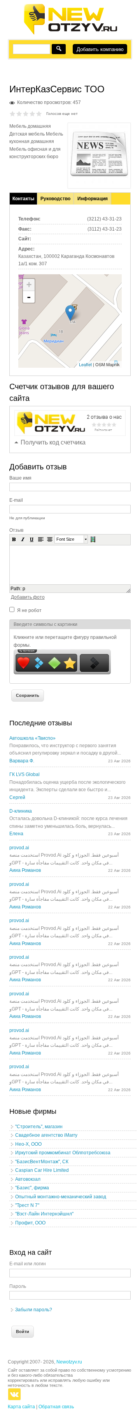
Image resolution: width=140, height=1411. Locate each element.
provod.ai (19, 847)
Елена (16, 833)
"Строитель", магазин (39, 1126)
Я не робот (29, 610)
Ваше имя (20, 478)
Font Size (65, 539)
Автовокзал (27, 1179)
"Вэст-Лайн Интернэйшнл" (44, 1214)
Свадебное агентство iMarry (46, 1135)
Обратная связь (56, 1406)
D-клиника (20, 811)
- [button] (29, 296)
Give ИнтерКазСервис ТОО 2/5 (19, 113)
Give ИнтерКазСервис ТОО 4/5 (32, 113)
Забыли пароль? (33, 1309)
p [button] (24, 588)
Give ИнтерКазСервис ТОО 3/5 (26, 113)
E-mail (16, 500)
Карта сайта (21, 1406)
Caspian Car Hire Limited (42, 1170)
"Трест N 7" (27, 1205)
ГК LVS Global (24, 774)
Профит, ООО (30, 1223)
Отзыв (16, 530)
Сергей (17, 797)
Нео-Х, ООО (28, 1144)
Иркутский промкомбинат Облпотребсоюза (62, 1152)
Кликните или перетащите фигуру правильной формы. (65, 641)
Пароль (17, 1286)
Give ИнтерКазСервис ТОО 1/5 (12, 113)
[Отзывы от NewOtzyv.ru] (70, 33)
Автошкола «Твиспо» (32, 738)
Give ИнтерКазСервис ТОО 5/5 (39, 113)
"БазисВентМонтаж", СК (41, 1161)
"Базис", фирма (32, 1188)
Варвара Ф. (21, 761)
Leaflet (85, 364)
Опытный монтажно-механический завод (60, 1196)
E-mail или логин (27, 1263)
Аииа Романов (25, 870)
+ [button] (29, 284)
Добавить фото (28, 597)
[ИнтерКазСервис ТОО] (99, 182)
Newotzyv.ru (69, 1362)
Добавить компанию (100, 49)
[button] (14, 539)
